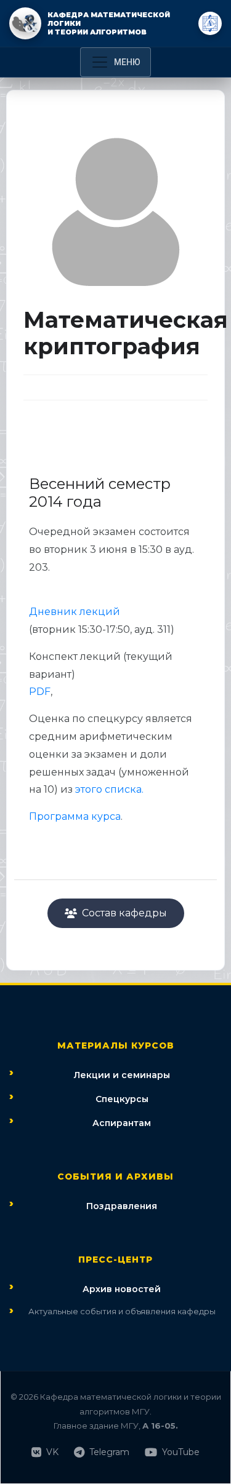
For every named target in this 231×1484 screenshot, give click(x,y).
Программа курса (75, 816)
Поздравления (121, 1206)
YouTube (181, 1452)
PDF (40, 691)
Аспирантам (121, 1123)
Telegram (109, 1452)
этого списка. (109, 789)
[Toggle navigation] (115, 62)
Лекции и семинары (122, 1075)
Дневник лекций (74, 611)
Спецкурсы (121, 1099)
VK (52, 1452)
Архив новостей (122, 1289)
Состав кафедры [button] (124, 913)
